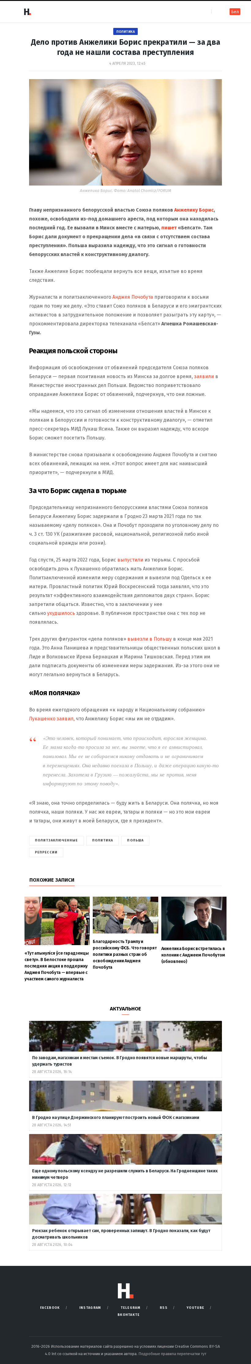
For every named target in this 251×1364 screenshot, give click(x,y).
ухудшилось (61, 613)
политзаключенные (56, 840)
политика (102, 840)
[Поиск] (216, 11)
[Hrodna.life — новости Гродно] (27, 12)
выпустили (130, 560)
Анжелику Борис (194, 210)
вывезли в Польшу (149, 639)
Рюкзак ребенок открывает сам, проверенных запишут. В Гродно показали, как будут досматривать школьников (121, 1234)
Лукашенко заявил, (52, 719)
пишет (169, 228)
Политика (125, 32)
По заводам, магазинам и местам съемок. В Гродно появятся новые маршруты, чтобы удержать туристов (119, 1061)
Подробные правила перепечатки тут (172, 1353)
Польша (135, 840)
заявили (204, 376)
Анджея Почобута (132, 297)
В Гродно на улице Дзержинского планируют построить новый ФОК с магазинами (116, 1117)
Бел (235, 11)
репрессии (46, 852)
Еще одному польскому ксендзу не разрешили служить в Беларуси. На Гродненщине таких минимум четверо (125, 1174)
